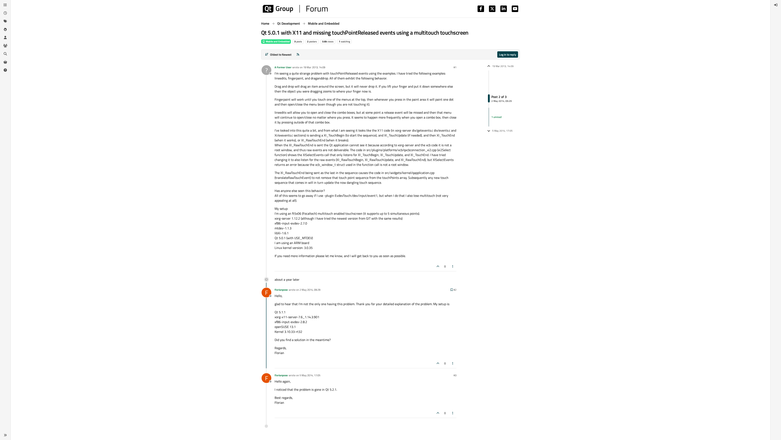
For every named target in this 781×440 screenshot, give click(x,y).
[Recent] (5, 13)
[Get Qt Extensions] (5, 62)
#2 (455, 290)
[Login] (775, 5)
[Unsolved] (5, 70)
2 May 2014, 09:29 (310, 290)
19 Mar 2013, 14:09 (314, 67)
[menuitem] (775, 5)
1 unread (496, 117)
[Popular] (5, 29)
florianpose (281, 290)
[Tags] (5, 21)
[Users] (5, 37)
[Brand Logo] (295, 9)
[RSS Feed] (298, 54)
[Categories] (5, 5)
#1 (455, 67)
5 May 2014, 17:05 (310, 375)
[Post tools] (453, 266)
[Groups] (5, 45)
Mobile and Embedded (277, 41)
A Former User (283, 67)
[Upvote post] (438, 266)
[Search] (5, 54)
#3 (455, 375)
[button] (5, 435)
